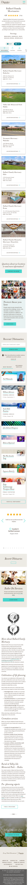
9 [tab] (21, 548)
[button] (23, 2)
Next (24, 523)
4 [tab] (10, 548)
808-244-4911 (7, 113)
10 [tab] (23, 548)
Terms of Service (19, 862)
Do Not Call (19, 864)
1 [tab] (4, 548)
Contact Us (13, 860)
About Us (5, 860)
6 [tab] (14, 548)
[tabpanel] (14, 526)
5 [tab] (12, 548)
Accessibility (8, 864)
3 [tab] (8, 548)
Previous (2, 523)
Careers (22, 860)
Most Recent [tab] (7, 367)
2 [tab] (6, 548)
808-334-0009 (7, 214)
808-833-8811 (7, 248)
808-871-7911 (7, 79)
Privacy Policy (7, 862)
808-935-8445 (7, 180)
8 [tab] (19, 548)
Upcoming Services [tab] (19, 366)
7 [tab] (16, 548)
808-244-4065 (7, 146)
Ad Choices (14, 866)
